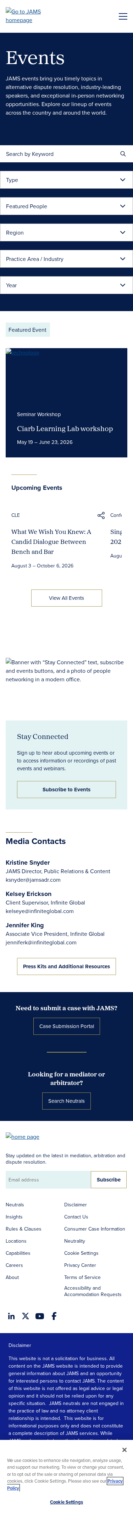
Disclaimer (75, 1204)
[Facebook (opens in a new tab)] (54, 1316)
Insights (14, 1216)
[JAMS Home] (33, 15)
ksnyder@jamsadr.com (33, 880)
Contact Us (76, 1216)
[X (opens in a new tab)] (25, 1316)
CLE (15, 515)
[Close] (124, 1450)
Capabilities (18, 1253)
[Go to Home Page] (26, 1136)
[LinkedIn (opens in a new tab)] (11, 1316)
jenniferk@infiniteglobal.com (41, 942)
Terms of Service (82, 1277)
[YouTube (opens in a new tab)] (39, 1316)
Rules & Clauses (23, 1229)
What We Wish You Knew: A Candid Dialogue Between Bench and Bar (51, 541)
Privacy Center (80, 1265)
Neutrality (74, 1241)
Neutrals (15, 1204)
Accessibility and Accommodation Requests (93, 1291)
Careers (14, 1265)
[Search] (123, 154)
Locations (16, 1241)
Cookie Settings (81, 1253)
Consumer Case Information (94, 1229)
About (12, 1277)
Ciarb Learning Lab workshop (65, 428)
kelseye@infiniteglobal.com (40, 911)
